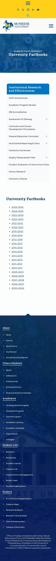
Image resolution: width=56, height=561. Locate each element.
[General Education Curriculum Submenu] (47, 136)
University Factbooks (20, 150)
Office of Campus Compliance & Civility (24, 536)
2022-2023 (18, 219)
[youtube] (38, 10)
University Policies (18, 178)
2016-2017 (17, 243)
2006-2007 (18, 284)
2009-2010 (18, 272)
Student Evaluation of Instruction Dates (29, 164)
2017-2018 (17, 239)
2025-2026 (18, 207)
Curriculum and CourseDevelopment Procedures (22, 127)
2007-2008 (18, 280)
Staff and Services (18, 98)
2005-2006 (18, 288)
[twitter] (23, 10)
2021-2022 (17, 223)
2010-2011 (17, 267)
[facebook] (18, 10)
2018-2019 (17, 235)
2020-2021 (17, 227)
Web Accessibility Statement (38, 548)
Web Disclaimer (43, 538)
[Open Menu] (28, 3)
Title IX (20, 548)
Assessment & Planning (20, 119)
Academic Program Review (22, 105)
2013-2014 (17, 255)
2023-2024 (18, 215)
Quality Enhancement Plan (22, 157)
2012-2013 (17, 259)
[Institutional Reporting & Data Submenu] (47, 143)
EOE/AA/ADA (29, 538)
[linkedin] (33, 10)
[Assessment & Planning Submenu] (47, 119)
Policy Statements (13, 541)
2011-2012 (17, 263)
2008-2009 (18, 276)
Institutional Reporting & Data (24, 143)
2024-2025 (18, 211)
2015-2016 (17, 247)
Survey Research (17, 171)
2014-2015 (17, 251)
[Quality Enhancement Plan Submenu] (47, 157)
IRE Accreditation (18, 112)
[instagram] (28, 10)
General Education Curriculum (24, 136)
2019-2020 (17, 231)
